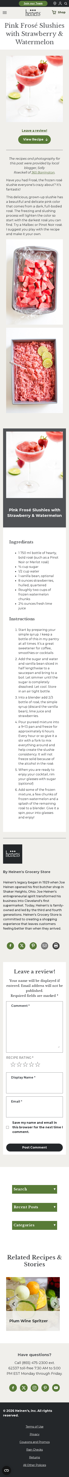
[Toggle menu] (4, 13)
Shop (62, 12)
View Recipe (33, 139)
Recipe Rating (19, 1058)
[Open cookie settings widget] (6, 1470)
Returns (34, 1457)
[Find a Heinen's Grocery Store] (55, 3)
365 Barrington (43, 172)
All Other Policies (34, 1465)
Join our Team (33, 3)
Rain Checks (34, 1449)
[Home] (30, 13)
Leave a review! (34, 130)
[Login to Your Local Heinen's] (60, 3)
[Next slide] (55, 1304)
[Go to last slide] (13, 1304)
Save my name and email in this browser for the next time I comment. (37, 1127)
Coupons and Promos (35, 1442)
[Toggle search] (66, 3)
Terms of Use (35, 1426)
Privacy (34, 1434)
